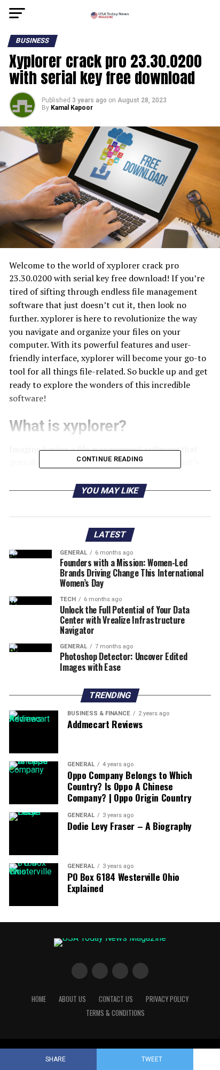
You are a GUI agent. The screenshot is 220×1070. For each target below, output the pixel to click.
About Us (72, 999)
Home (39, 999)
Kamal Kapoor (72, 107)
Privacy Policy (167, 999)
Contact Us (116, 999)
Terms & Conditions (115, 1013)
